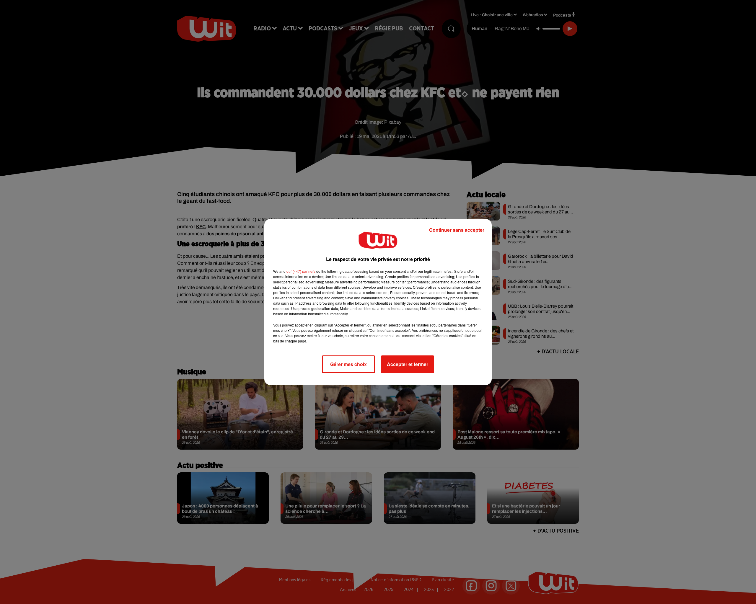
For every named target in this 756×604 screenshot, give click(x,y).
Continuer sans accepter (456, 229)
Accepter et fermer (407, 364)
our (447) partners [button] (300, 271)
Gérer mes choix (348, 364)
